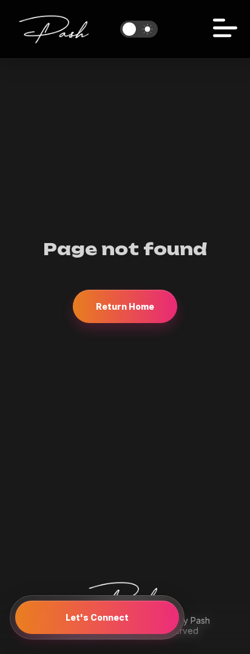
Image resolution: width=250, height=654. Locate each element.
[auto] (139, 29)
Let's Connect (97, 617)
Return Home (125, 306)
